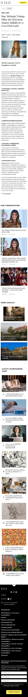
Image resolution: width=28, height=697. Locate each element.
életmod (3, 34)
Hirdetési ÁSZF (4, 655)
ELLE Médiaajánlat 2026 (6, 622)
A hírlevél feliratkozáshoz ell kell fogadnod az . (13, 685)
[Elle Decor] (7, 2)
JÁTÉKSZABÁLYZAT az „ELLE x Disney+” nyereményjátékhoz (10, 614)
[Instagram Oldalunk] (13, 592)
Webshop (23, 2)
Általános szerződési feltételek (8, 620)
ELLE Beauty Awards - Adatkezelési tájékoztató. (12, 632)
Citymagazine (7, 193)
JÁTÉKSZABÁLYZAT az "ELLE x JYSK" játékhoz (11, 648)
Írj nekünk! (3, 595)
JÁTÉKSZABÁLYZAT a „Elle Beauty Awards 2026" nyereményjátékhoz (12, 640)
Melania (3, 93)
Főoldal (4, 8)
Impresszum (3, 617)
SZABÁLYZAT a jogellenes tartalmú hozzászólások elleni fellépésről (14, 636)
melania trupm (5, 37)
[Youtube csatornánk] (16, 592)
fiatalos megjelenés (16, 34)
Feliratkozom (14, 692)
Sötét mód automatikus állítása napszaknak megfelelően (10, 603)
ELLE (20, 30)
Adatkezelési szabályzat (6, 627)
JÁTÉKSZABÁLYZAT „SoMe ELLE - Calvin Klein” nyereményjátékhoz (12, 645)
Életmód (9, 8)
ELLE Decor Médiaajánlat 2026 (8, 625)
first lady (8, 34)
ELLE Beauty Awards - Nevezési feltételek (10, 630)
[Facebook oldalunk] (11, 592)
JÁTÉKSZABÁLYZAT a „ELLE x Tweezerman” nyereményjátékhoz (11, 651)
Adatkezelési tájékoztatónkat (11, 685)
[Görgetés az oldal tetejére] (14, 584)
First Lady (4, 153)
